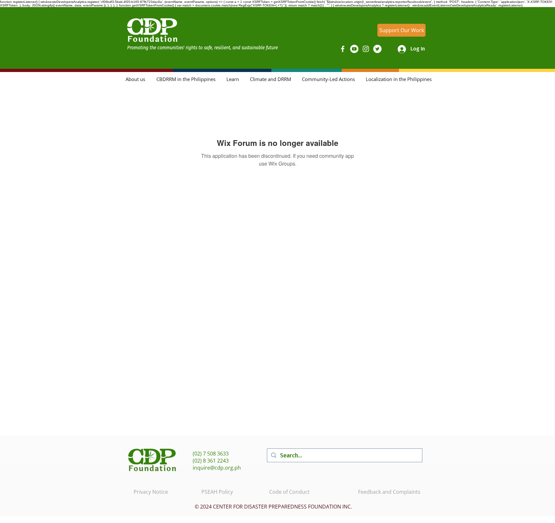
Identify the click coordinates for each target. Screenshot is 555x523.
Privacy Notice (151, 491)
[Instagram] (366, 49)
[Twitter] (377, 49)
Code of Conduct (289, 491)
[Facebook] (343, 49)
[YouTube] (354, 49)
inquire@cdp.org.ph (217, 467)
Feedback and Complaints (389, 491)
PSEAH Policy (217, 491)
